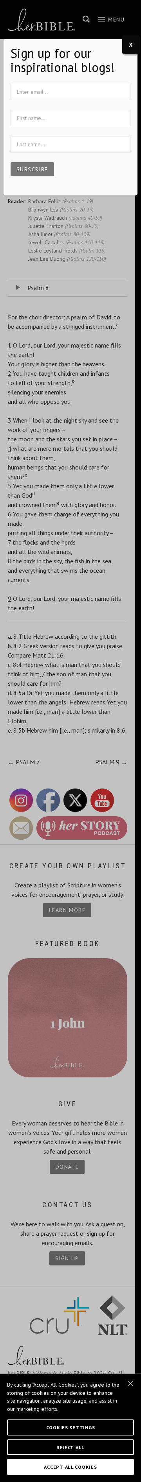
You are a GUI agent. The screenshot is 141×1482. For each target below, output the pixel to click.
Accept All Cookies (70, 1467)
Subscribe (32, 169)
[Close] (130, 1383)
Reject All (70, 1447)
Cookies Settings (70, 1427)
